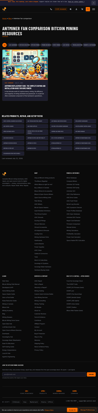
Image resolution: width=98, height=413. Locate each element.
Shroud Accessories (40, 227)
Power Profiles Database (74, 211)
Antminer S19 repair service (10, 143)
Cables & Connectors (41, 253)
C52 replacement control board (83, 126)
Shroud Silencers (39, 224)
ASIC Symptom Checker (74, 207)
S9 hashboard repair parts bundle (12, 153)
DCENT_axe (70, 291)
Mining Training (39, 304)
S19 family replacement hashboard (59, 126)
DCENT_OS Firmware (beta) (75, 287)
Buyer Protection (39, 333)
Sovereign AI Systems (41, 263)
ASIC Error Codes (72, 197)
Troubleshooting (77, 45)
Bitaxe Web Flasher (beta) (75, 310)
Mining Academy (7, 310)
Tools (36, 257)
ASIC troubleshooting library (35, 121)
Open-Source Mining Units (42, 197)
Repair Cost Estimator (73, 220)
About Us (37, 310)
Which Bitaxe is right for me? (43, 184)
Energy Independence (9, 350)
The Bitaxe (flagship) (40, 181)
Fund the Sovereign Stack (75, 281)
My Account (38, 330)
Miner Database (72, 178)
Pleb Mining (38, 201)
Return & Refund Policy (41, 347)
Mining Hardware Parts (41, 237)
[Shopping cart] (82, 9)
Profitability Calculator (73, 234)
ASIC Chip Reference (73, 194)
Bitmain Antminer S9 (56, 148)
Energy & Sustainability (90, 45)
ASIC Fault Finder (72, 201)
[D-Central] (4, 9)
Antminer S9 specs (32, 148)
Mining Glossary (7, 317)
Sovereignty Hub (7, 337)
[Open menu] (93, 9)
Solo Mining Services (40, 297)
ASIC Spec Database (73, 214)
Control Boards (39, 243)
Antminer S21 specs (32, 143)
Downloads (5, 333)
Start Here (5, 281)
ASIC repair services (8, 138)
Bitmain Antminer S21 (56, 143)
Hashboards (38, 240)
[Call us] (51, 9)
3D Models (37, 307)
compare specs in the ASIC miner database (35, 132)
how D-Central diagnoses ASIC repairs (13, 121)
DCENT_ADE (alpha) (73, 300)
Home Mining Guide (8, 291)
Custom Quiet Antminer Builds (43, 294)
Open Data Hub (7, 324)
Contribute (37, 320)
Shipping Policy (39, 343)
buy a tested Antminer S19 (57, 138)
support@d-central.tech (87, 401)
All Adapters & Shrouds (41, 230)
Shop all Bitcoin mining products (44, 178)
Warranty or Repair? (40, 287)
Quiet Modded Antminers (42, 211)
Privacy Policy (38, 350)
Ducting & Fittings (40, 220)
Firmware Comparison (73, 224)
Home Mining (57, 45)
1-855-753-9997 (71, 401)
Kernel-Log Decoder (73, 204)
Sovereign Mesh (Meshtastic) (11, 340)
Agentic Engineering (8, 356)
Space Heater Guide (8, 294)
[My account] (76, 9)
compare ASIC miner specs (57, 131)
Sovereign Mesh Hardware (42, 267)
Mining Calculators (72, 230)
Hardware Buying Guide (41, 270)
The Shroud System (40, 214)
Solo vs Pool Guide (8, 297)
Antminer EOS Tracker (73, 217)
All (5, 45)
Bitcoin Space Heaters (41, 207)
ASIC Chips (38, 250)
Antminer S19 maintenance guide (83, 138)
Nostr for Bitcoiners (8, 343)
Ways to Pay (38, 337)
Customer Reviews (40, 314)
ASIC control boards (8, 126)
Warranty (37, 340)
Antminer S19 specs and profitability (36, 138)
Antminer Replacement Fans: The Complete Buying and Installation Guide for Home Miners (25, 87)
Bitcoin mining (35, 45)
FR (88, 9)
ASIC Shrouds (38, 217)
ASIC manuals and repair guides (58, 121)
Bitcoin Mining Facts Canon (10, 320)
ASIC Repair (66, 45)
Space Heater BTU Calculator (76, 240)
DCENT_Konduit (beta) (74, 297)
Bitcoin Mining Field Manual (10, 284)
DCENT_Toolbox (72, 307)
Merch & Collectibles (40, 260)
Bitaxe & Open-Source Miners (43, 194)
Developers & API (7, 287)
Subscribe (91, 374)
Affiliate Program (39, 324)
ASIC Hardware (13, 45)
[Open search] (71, 9)
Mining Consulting (40, 300)
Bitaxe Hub (5, 307)
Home (4, 18)
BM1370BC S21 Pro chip (9, 148)
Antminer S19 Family (73, 187)
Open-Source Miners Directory (11, 330)
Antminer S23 (71, 191)
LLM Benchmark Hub (9, 327)
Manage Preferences (87, 410)
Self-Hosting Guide (8, 347)
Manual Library (71, 227)
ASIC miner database (80, 131)
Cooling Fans (38, 234)
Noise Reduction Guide (9, 300)
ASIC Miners (38, 204)
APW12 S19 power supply (9, 131)
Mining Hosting (39, 291)
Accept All (72, 410)
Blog (10, 18)
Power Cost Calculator (73, 237)
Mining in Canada (7, 304)
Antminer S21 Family (73, 184)
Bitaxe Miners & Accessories (43, 191)
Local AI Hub (6, 353)
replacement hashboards (82, 121)
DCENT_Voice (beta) (73, 304)
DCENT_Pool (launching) (74, 294)
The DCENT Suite (72, 284)
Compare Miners (72, 181)
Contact (36, 327)
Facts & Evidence (39, 317)
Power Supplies (39, 247)
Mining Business (46, 45)
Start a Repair (38, 284)
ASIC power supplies (32, 126)
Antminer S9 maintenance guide (83, 148)
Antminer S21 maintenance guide (83, 143)
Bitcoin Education (24, 45)
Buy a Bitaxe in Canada (41, 187)
